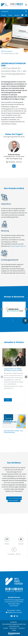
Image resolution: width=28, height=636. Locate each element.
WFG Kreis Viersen (6, 51)
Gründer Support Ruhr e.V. (18, 246)
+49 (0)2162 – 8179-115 (15, 162)
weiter (7, 400)
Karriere (16, 15)
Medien (7, 544)
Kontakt (3, 15)
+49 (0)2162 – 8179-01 (15, 610)
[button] (13, 320)
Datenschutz (13, 628)
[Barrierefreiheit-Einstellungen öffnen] (25, 320)
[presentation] (2, 309)
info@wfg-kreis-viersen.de (14, 612)
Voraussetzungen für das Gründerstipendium (15, 499)
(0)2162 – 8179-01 (14, 554)
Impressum (21, 628)
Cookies (14, 630)
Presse (10, 15)
